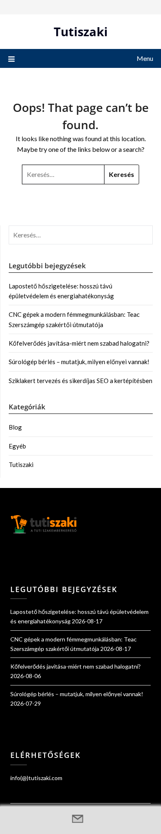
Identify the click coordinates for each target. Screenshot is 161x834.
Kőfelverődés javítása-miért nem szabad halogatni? (79, 343)
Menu (145, 58)
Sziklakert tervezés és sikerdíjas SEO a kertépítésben (80, 380)
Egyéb (17, 446)
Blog (15, 427)
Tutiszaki (81, 31)
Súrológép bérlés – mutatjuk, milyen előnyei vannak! (79, 361)
